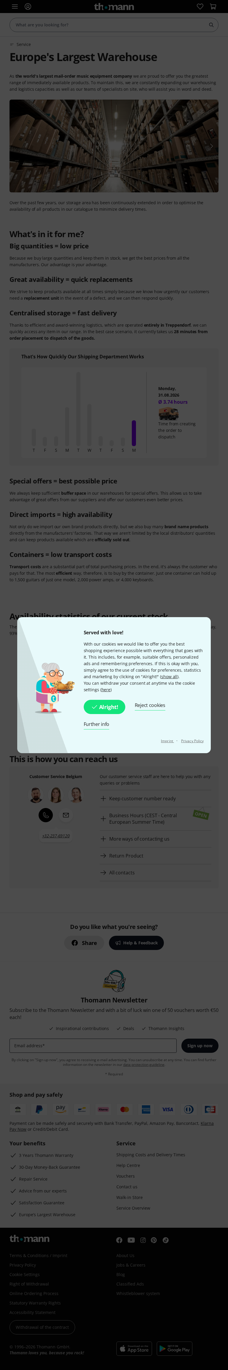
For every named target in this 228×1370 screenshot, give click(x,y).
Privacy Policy (192, 740)
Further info (97, 724)
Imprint (167, 740)
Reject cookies (150, 705)
